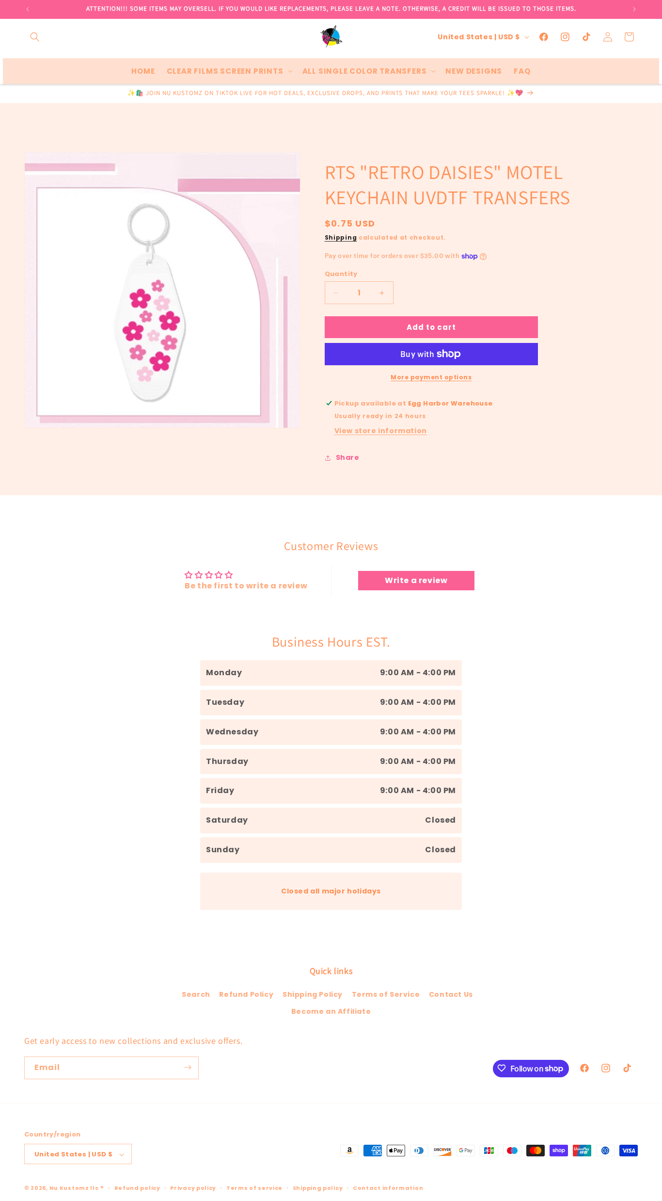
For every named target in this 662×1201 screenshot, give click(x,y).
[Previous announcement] (27, 9)
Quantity (341, 273)
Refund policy (137, 1188)
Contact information (388, 1188)
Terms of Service (386, 994)
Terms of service (254, 1188)
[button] (35, 37)
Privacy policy (193, 1188)
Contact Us (451, 994)
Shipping (341, 237)
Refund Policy (246, 994)
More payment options (431, 377)
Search (196, 994)
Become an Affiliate (331, 1012)
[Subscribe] (187, 1067)
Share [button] (348, 458)
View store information (380, 431)
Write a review (416, 580)
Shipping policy (318, 1188)
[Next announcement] (634, 9)
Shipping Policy (313, 994)
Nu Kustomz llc (74, 1188)
